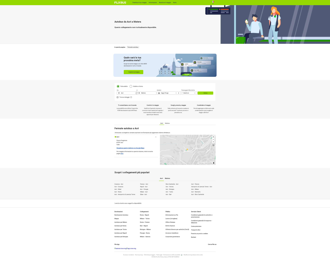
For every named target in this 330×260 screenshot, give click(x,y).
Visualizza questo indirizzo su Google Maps (130, 148)
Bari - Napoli (144, 226)
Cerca (205, 93)
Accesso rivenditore (172, 233)
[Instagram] (208, 248)
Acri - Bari (168, 194)
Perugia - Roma (145, 233)
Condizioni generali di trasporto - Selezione (201, 222)
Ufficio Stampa (170, 222)
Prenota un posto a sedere (199, 233)
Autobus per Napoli (120, 233)
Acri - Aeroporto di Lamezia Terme (124, 194)
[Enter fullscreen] (213, 145)
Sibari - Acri (143, 194)
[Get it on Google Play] (120, 249)
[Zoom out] (213, 139)
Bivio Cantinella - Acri (172, 184)
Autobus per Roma (120, 226)
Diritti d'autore (170, 226)
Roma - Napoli (144, 215)
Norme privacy (139, 255)
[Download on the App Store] (131, 249)
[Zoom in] (213, 137)
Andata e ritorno (138, 86)
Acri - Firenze (195, 184)
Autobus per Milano (120, 222)
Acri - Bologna (170, 189)
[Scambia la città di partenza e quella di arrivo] (136, 93)
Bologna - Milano (145, 229)
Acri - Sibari (117, 189)
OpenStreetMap (208, 163)
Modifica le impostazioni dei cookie (193, 255)
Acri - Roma (117, 192)
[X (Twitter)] (210, 248)
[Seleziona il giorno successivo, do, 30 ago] (179, 93)
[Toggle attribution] (214, 163)
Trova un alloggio (124, 97)
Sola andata (124, 86)
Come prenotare (196, 226)
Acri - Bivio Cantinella (197, 194)
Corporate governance (173, 236)
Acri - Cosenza (118, 186)
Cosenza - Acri (118, 184)
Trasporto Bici (195, 230)
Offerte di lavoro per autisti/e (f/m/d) (177, 229)
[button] (136, 137)
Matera (167, 123)
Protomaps (201, 163)
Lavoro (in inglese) (171, 218)
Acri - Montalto (195, 192)
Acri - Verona (169, 186)
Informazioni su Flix (172, 215)
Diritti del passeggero (149, 255)
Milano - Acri (144, 192)
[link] (165, 65)
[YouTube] (209, 248)
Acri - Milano (195, 189)
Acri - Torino (169, 192)
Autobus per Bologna (121, 236)
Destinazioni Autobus (121, 215)
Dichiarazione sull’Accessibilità (171, 255)
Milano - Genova (145, 236)
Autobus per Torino (120, 229)
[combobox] (128, 93)
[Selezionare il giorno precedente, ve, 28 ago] (176, 93)
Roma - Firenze (144, 222)
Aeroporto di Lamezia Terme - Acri (201, 186)
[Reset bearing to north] (213, 142)
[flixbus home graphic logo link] (120, 2)
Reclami (193, 237)
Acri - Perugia (144, 189)
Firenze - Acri (144, 184)
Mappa (116, 218)
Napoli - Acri (143, 186)
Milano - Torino (145, 218)
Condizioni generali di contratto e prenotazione (201, 216)
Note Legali (159, 255)
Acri (161, 123)
